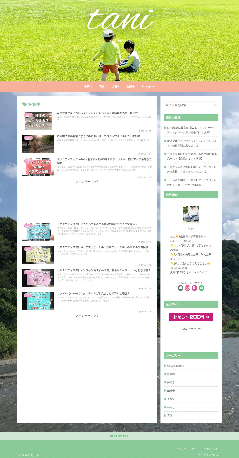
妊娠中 (171, 390)
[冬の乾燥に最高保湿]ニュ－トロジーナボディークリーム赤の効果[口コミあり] (191, 130)
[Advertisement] (87, 199)
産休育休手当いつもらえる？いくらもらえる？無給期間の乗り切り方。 (192, 143)
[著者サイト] (180, 288)
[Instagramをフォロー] (187, 288)
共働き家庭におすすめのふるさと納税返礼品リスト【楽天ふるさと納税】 (192, 156)
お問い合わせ (211, 449)
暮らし (171, 407)
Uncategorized (175, 365)
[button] (215, 105)
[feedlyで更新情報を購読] (201, 288)
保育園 (171, 373)
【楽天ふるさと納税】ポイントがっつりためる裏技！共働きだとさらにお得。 (192, 169)
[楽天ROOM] (194, 288)
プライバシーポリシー (188, 449)
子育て (171, 398)
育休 (169, 415)
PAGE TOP (121, 436)
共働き (171, 382)
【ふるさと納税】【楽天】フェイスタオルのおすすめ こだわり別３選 (192, 182)
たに (191, 229)
